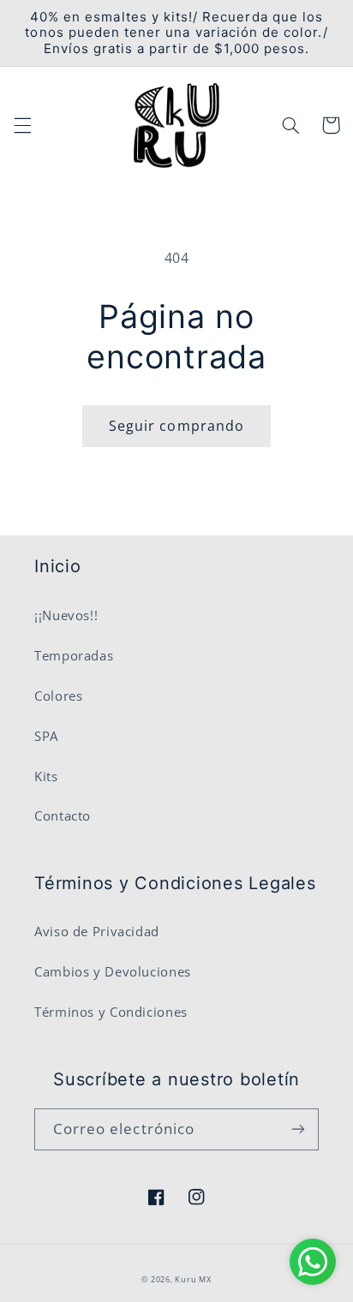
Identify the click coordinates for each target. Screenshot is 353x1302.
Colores (58, 695)
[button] (22, 125)
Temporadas (73, 655)
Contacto (62, 815)
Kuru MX (193, 1280)
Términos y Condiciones (111, 1011)
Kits (46, 776)
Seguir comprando (176, 425)
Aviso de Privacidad (96, 931)
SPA (46, 735)
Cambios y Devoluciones (112, 971)
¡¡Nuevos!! (66, 615)
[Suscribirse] (298, 1129)
